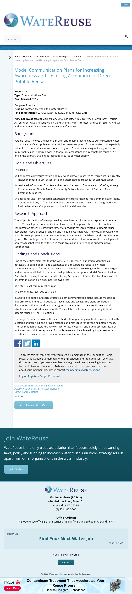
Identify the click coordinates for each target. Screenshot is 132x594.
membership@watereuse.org (83, 370)
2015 (82, 56)
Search (126, 36)
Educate (27, 56)
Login (125, 4)
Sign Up (66, 562)
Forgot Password (50, 376)
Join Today (16, 469)
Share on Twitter (27, 343)
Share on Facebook (18, 343)
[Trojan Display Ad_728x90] (62, 592)
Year (75, 56)
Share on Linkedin (36, 343)
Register (33, 376)
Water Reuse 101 (42, 56)
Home (17, 56)
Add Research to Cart (34, 405)
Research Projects (61, 56)
